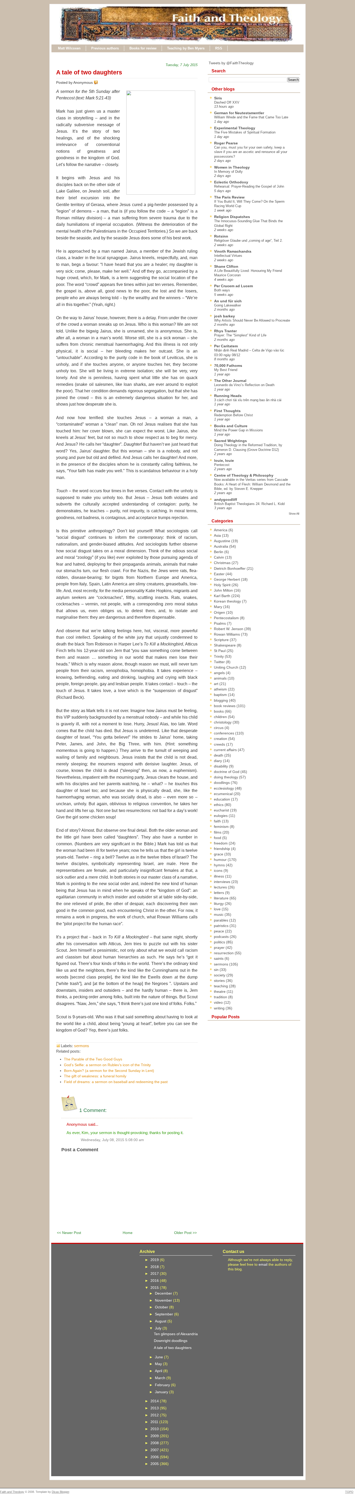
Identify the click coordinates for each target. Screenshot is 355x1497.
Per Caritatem (226, 346)
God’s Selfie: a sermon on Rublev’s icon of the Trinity (107, 1065)
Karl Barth (222, 596)
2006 (155, 1457)
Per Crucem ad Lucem (233, 286)
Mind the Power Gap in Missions (238, 430)
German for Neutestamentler (239, 113)
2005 (155, 1464)
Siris (218, 98)
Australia (221, 546)
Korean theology (228, 601)
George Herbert (227, 579)
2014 (155, 1401)
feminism (222, 826)
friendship (222, 849)
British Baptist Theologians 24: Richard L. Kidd (249, 504)
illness (219, 876)
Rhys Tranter (225, 331)
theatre (220, 991)
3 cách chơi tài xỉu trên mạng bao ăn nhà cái (247, 400)
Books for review (142, 48)
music (219, 914)
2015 (155, 1287)
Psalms (220, 623)
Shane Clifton (226, 266)
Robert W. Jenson (229, 629)
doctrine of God (227, 772)
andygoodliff (225, 499)
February (163, 1385)
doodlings (222, 783)
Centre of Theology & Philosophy (243, 475)
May (159, 1364)
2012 (155, 1415)
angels (220, 673)
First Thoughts (227, 411)
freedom (221, 843)
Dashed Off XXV (226, 102)
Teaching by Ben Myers (186, 48)
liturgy (219, 903)
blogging (221, 700)
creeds (220, 744)
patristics (221, 926)
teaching (221, 986)
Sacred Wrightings (230, 441)
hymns (220, 865)
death (219, 755)
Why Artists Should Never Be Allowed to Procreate (252, 320)
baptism (221, 695)
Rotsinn (221, 236)
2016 (155, 1280)
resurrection (224, 953)
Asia (218, 535)
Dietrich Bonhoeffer (230, 568)
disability (221, 766)
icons (218, 870)
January (162, 1392)
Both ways (222, 290)
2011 (154, 1422)
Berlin (219, 552)
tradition (221, 997)
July (158, 1328)
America (221, 530)
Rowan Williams (227, 634)
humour (221, 860)
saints (219, 958)
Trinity (219, 656)
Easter (220, 574)
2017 (155, 1273)
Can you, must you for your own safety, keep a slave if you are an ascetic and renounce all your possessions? (250, 151)
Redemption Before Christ (233, 415)
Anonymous (77, 1124)
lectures (221, 887)
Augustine (222, 541)
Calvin (219, 557)
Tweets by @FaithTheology (231, 63)
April (159, 1371)
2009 (155, 1436)
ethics (219, 805)
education (222, 799)
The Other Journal (230, 381)
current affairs (226, 750)
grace (219, 854)
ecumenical (224, 794)
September (164, 1314)
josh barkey (224, 316)
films (218, 832)
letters (219, 893)
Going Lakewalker (227, 305)
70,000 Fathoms (228, 365)
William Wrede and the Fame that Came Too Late (251, 117)
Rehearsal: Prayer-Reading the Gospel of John (249, 186)
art (216, 684)
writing (220, 1008)
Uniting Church (226, 667)
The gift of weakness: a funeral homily (95, 1076)
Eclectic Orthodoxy (231, 182)
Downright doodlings (170, 1341)
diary (218, 761)
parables (221, 920)
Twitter (220, 662)
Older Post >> (185, 1233)
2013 (155, 1408)
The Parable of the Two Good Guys (93, 1059)
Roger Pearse (226, 143)
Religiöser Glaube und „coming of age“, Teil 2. (248, 240)
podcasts (222, 937)
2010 (155, 1429)
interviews (222, 882)
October (162, 1307)
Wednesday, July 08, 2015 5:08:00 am (112, 1140)
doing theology (226, 777)
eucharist (222, 810)
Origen (220, 612)
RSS (218, 48)
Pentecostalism (227, 618)
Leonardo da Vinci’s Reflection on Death (244, 385)
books (219, 711)
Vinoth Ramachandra (232, 251)
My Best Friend (225, 370)
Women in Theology (232, 167)
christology (223, 722)
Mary (218, 607)
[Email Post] (99, 82)
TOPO (349, 1491)
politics (220, 942)
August (161, 1321)
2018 (155, 1267)
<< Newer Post (69, 1233)
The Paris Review (229, 197)
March (160, 1378)
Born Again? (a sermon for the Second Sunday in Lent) (109, 1071)
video (219, 1002)
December (164, 1293)
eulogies (221, 816)
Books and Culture (230, 426)
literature (221, 898)
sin (217, 970)
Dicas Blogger (60, 1491)
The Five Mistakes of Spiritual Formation (244, 132)
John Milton (224, 590)
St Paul (220, 651)
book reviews (225, 706)
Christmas (223, 563)
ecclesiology (224, 788)
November (164, 1300)
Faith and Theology (12, 1491)
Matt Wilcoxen (69, 48)
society (220, 975)
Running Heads (228, 396)
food (218, 838)
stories (220, 980)
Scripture (222, 640)
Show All (294, 513)
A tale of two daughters (89, 72)
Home (128, 1233)
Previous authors (105, 48)
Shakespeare (225, 645)
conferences (224, 733)
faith (218, 821)
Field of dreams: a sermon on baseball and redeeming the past (116, 1082)
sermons (81, 1046)
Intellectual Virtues (228, 256)
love (218, 909)
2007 (155, 1450)
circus (219, 728)
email (263, 1264)
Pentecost (221, 465)
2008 (155, 1443)
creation (221, 739)
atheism (221, 689)
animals (221, 678)
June (159, 1357)
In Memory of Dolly (228, 172)
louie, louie (224, 460)
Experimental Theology (234, 128)
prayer (220, 947)
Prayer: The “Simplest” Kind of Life (240, 335)
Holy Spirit (223, 585)
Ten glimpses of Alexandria (176, 1334)
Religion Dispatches (232, 217)
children (221, 717)
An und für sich (228, 301)
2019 (155, 1260)
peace (219, 931)
